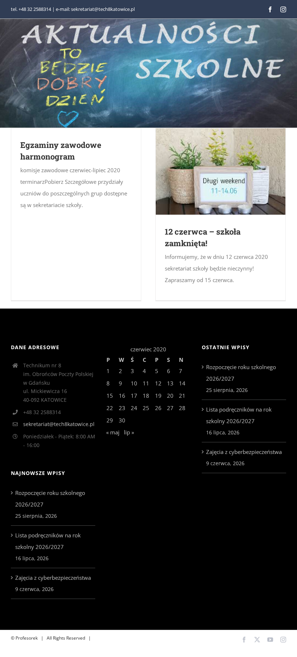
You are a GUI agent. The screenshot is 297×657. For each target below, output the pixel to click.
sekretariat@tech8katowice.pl (59, 424)
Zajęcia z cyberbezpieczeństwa (53, 577)
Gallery (231, 172)
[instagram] (283, 9)
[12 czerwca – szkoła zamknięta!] (220, 171)
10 (134, 383)
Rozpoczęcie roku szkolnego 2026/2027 (50, 498)
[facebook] (270, 9)
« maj (113, 432)
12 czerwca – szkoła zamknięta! (210, 172)
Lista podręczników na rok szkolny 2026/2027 (48, 541)
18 (146, 395)
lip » (129, 432)
